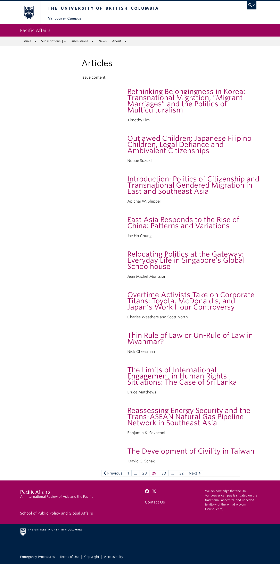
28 (144, 473)
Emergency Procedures (37, 557)
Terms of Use (70, 557)
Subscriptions (50, 41)
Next (193, 473)
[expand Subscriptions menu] (65, 41)
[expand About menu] (125, 41)
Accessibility (113, 557)
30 (164, 473)
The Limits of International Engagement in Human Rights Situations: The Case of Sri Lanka (182, 376)
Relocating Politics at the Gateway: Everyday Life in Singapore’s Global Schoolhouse (186, 260)
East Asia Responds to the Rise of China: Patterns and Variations (183, 222)
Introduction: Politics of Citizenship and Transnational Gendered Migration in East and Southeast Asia (193, 185)
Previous (114, 473)
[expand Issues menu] (35, 41)
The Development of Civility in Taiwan (190, 451)
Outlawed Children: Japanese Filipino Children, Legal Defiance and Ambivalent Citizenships (189, 144)
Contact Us (155, 502)
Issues (27, 41)
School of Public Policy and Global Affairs (56, 513)
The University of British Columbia (29, 12)
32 (181, 473)
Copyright (91, 557)
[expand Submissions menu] (92, 41)
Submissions (79, 41)
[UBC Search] (251, 5)
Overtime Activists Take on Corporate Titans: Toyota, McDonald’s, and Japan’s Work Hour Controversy (191, 300)
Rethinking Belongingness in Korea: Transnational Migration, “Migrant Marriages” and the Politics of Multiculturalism (186, 100)
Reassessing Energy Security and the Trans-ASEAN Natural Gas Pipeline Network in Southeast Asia (188, 416)
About (116, 41)
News (103, 41)
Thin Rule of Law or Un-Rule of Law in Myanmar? (190, 338)
